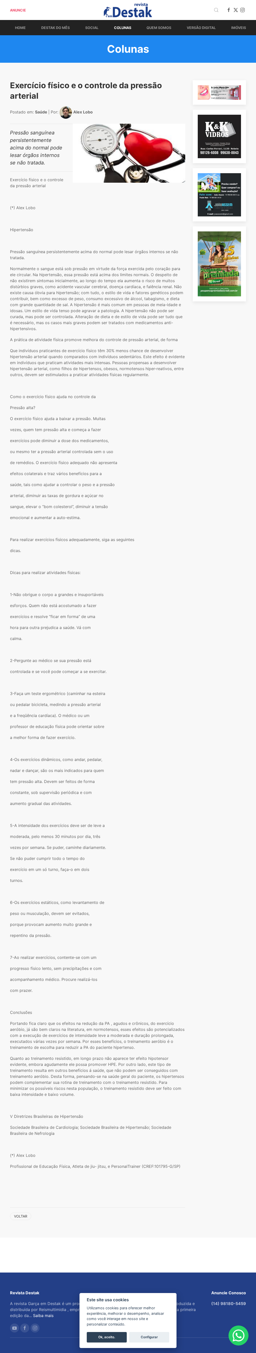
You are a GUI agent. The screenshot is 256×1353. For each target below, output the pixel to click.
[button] (216, 10)
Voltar (20, 1216)
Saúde (41, 111)
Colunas (122, 27)
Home (20, 27)
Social (91, 27)
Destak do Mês (55, 27)
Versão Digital (201, 27)
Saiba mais (43, 1315)
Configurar (149, 1337)
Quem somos (158, 27)
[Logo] (128, 10)
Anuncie (18, 10)
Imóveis (238, 27)
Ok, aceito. (106, 1337)
